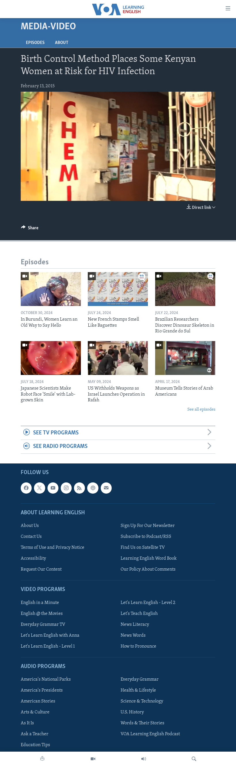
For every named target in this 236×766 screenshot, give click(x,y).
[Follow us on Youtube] (52, 487)
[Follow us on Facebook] (26, 487)
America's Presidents (42, 690)
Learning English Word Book (149, 558)
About (61, 43)
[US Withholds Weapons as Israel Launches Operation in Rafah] (118, 358)
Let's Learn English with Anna (50, 635)
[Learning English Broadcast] (143, 759)
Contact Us (31, 536)
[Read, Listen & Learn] (42, 759)
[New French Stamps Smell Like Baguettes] (118, 289)
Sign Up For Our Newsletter (148, 526)
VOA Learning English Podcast (150, 734)
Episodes (35, 43)
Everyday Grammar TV (43, 624)
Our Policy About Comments (148, 569)
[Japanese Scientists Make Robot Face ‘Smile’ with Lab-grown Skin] (51, 358)
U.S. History (132, 712)
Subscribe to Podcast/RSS (146, 536)
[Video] (93, 759)
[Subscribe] (106, 487)
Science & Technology (142, 701)
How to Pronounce (138, 646)
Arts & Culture (35, 712)
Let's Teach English (139, 613)
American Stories (38, 701)
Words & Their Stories (142, 723)
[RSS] (79, 487)
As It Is (27, 723)
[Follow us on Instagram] (66, 487)
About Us (30, 526)
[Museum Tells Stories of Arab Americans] (185, 358)
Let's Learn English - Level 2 (148, 602)
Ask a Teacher (34, 734)
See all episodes (201, 409)
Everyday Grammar (140, 679)
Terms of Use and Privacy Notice (52, 547)
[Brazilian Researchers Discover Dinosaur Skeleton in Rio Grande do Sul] (185, 289)
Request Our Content (41, 569)
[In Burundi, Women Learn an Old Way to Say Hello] (51, 289)
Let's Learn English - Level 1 (48, 646)
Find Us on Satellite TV (143, 547)
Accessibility (33, 558)
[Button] (29, 229)
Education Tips (35, 745)
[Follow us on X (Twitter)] (39, 487)
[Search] (194, 759)
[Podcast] (92, 487)
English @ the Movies (42, 613)
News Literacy (135, 624)
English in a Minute (40, 602)
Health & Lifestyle (138, 690)
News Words (133, 635)
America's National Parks (46, 679)
